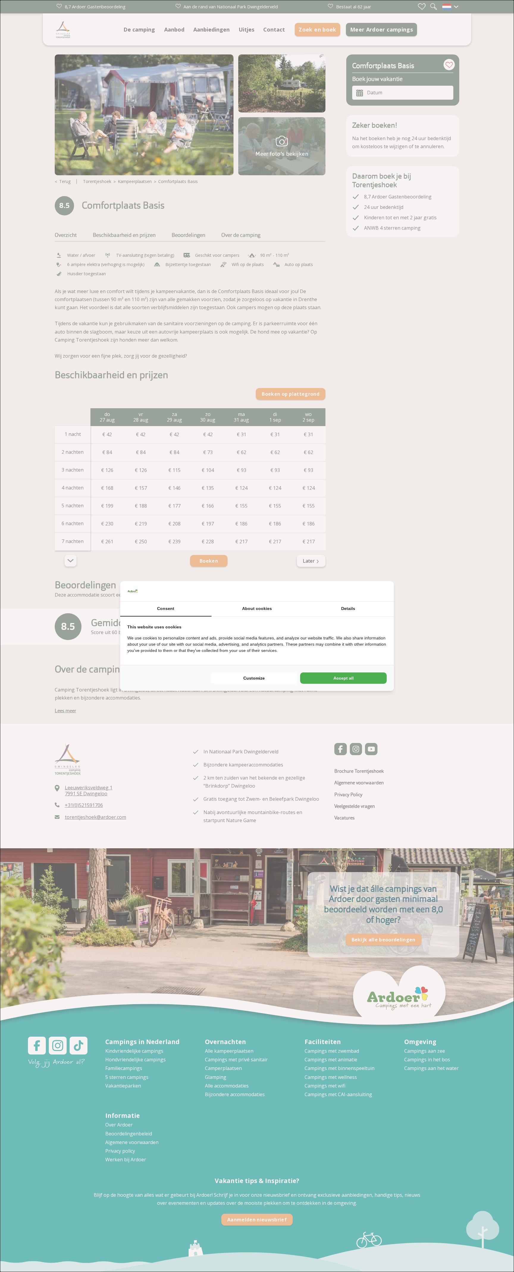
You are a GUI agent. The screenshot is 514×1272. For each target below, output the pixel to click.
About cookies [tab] (257, 608)
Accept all (343, 678)
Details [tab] (348, 608)
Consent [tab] (165, 608)
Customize (254, 678)
